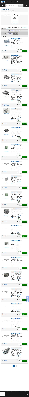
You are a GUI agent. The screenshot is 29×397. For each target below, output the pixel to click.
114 (12, 136)
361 (12, 81)
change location (25, 27)
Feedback (27, 299)
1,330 (12, 100)
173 (12, 234)
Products (8, 9)
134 (12, 183)
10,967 (12, 65)
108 (12, 266)
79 (11, 200)
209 (12, 170)
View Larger (6, 45)
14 (11, 280)
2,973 (12, 119)
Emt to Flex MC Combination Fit (14, 22)
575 (12, 47)
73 (11, 153)
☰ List (3, 28)
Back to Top (25, 394)
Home (3, 9)
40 (11, 356)
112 (12, 217)
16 (11, 312)
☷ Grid (8, 28)
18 (11, 327)
